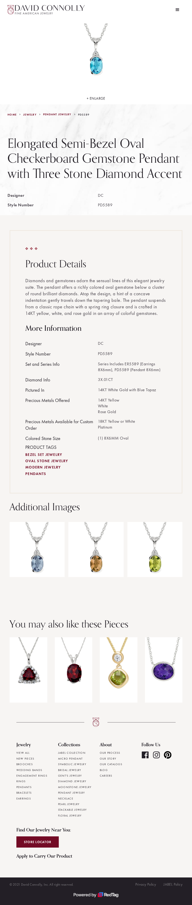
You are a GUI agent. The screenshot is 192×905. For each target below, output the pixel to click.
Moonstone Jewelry (74, 787)
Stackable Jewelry (72, 809)
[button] (177, 10)
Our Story (108, 758)
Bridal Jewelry (69, 770)
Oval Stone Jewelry (46, 461)
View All (23, 752)
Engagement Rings (31, 775)
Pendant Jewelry (57, 114)
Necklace (65, 798)
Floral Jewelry (70, 815)
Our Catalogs (111, 764)
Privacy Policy (145, 884)
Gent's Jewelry (70, 775)
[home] (46, 10)
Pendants (35, 474)
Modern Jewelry (43, 467)
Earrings (23, 798)
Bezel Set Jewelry (43, 454)
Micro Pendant (70, 758)
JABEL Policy (172, 884)
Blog (104, 770)
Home (12, 114)
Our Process (110, 752)
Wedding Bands (29, 770)
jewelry (30, 114)
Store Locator (37, 842)
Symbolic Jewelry (72, 764)
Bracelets (24, 792)
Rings (21, 781)
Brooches (24, 764)
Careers (106, 775)
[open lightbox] (37, 549)
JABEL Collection (71, 752)
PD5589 (84, 114)
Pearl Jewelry (68, 804)
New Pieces (25, 758)
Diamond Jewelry (72, 781)
